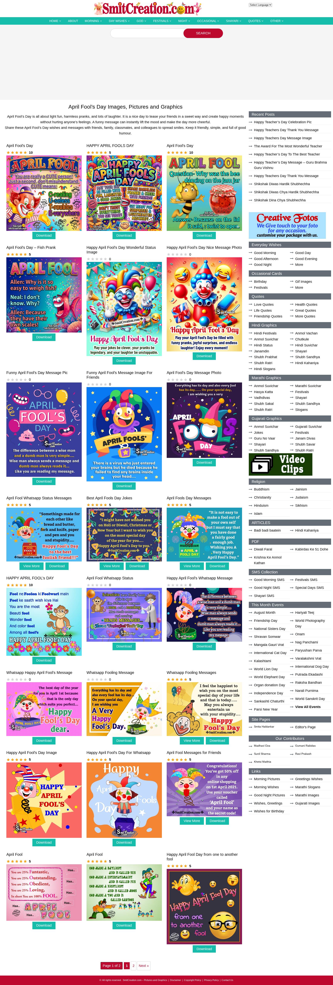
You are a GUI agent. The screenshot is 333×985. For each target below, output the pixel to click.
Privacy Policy (211, 980)
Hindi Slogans (264, 369)
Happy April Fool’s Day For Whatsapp (119, 752)
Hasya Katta (263, 392)
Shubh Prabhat (265, 357)
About (73, 21)
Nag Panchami (306, 642)
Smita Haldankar (264, 726)
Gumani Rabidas (305, 745)
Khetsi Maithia (262, 761)
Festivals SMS (306, 580)
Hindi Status (263, 345)
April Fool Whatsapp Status (110, 578)
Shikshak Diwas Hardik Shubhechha (282, 184)
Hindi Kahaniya (307, 363)
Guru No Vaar (264, 438)
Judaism (301, 497)
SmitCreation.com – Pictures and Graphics (145, 980)
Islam (258, 514)
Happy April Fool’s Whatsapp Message (200, 578)
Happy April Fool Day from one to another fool (202, 856)
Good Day (303, 253)
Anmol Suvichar (266, 339)
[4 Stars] (21, 152)
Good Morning (265, 253)
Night (182, 21)
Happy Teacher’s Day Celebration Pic (283, 122)
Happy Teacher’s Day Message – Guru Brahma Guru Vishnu (290, 165)
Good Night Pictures (269, 795)
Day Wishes (118, 21)
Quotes (254, 21)
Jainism (301, 489)
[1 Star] (8, 152)
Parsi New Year (266, 709)
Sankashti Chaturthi (269, 701)
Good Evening (306, 259)
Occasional (206, 21)
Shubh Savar (305, 444)
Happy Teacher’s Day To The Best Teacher (287, 154)
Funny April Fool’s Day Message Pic (37, 373)
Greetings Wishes (309, 779)
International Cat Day (270, 653)
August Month (264, 612)
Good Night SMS (267, 588)
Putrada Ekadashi (309, 674)
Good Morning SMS (269, 580)
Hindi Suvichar (306, 345)
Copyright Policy (192, 980)
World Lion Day (266, 669)
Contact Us (227, 980)
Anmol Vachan (306, 333)
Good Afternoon (266, 259)
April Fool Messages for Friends (194, 752)
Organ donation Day (269, 685)
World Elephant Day (269, 677)
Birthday (260, 282)
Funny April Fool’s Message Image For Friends (119, 375)
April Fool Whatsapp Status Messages (39, 498)
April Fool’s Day (19, 145)
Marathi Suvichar (308, 386)
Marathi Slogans (307, 787)
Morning (92, 21)
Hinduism (261, 505)
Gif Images (303, 282)
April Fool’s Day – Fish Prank (31, 247)
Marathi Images (307, 795)
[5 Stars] (25, 152)
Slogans (301, 410)
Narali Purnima (306, 691)
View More (31, 566)
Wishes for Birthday (269, 811)
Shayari (232, 21)
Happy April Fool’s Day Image (31, 752)
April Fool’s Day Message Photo (194, 373)
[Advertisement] (166, 67)
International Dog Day (312, 666)
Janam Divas (305, 438)
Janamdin (261, 351)
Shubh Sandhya (307, 357)
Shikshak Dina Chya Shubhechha (280, 200)
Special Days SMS (309, 588)
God (140, 21)
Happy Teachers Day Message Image (283, 138)
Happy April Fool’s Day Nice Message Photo (204, 247)
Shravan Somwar (267, 637)
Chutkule (302, 339)
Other (275, 21)
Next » (144, 966)
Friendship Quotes (268, 316)
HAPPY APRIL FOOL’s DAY (30, 578)
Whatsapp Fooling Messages (191, 672)
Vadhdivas (262, 398)
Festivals (160, 21)
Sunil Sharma (262, 753)
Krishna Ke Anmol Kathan (268, 560)
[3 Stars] (17, 152)
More (299, 265)
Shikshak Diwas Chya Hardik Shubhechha (286, 192)
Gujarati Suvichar (308, 427)
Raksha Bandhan (308, 683)
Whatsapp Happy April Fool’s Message (39, 672)
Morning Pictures (267, 779)
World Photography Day (310, 623)
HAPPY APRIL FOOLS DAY (110, 145)
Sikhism (301, 505)
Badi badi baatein (267, 530)
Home (53, 21)
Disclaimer (175, 980)
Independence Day (268, 693)
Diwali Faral (263, 549)
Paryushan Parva (308, 650)
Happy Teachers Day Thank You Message (286, 130)
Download (44, 235)
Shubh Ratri (263, 363)
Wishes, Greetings (268, 803)
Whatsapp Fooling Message (110, 672)
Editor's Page (305, 727)
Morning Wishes (266, 787)
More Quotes (305, 316)
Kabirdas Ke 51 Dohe (311, 549)
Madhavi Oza (262, 745)
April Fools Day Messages (189, 498)
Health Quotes (306, 304)
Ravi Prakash (303, 753)
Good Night (263, 265)
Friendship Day (265, 621)
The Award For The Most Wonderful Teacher (288, 146)
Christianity (262, 497)
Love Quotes (264, 304)
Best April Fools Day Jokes (109, 498)
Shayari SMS (264, 596)
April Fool (14, 854)
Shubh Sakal (264, 404)
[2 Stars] (12, 152)
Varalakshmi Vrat (308, 658)
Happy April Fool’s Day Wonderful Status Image (121, 249)
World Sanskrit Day (310, 699)
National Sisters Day (269, 629)
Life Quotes (263, 310)
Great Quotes (305, 310)
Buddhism (261, 489)
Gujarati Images (307, 803)
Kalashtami (262, 661)
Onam (300, 634)
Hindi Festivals (265, 333)
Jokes (258, 433)
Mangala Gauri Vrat (269, 645)
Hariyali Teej (304, 612)
